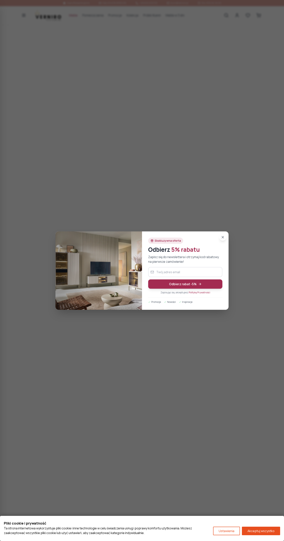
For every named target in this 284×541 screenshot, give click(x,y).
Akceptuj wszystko (261, 531)
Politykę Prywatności (199, 292)
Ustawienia (226, 531)
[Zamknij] (222, 237)
